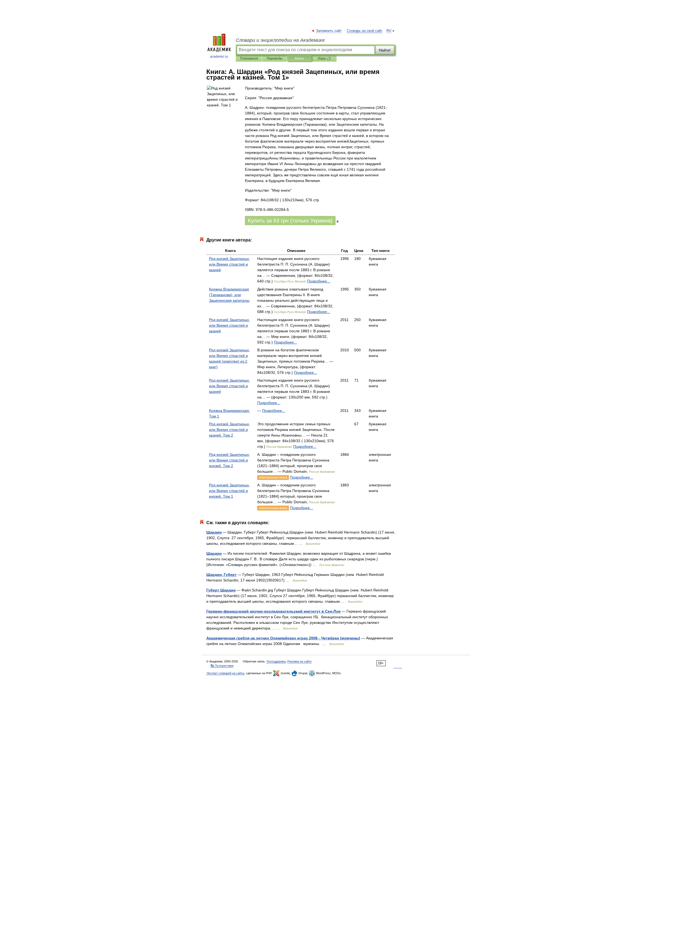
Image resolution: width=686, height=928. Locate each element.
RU (388, 31)
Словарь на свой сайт (364, 31)
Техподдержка (276, 661)
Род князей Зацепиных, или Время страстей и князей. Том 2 (229, 460)
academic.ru (219, 56)
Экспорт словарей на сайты (225, 673)
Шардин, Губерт (221, 574)
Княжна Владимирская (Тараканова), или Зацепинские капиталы (229, 295)
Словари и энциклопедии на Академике (280, 40)
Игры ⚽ (324, 58)
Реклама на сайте (299, 661)
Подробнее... (318, 281)
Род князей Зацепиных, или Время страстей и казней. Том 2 (229, 429)
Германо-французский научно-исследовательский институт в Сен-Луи (273, 611)
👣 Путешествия (221, 665)
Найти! (385, 50)
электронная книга (273, 477)
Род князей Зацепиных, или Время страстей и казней (229, 264)
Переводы (274, 58)
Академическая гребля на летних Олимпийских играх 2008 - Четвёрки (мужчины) (283, 638)
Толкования (249, 58)
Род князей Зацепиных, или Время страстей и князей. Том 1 (229, 490)
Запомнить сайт (329, 31)
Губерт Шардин (221, 590)
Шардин (214, 532)
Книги (299, 58)
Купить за (290, 220)
